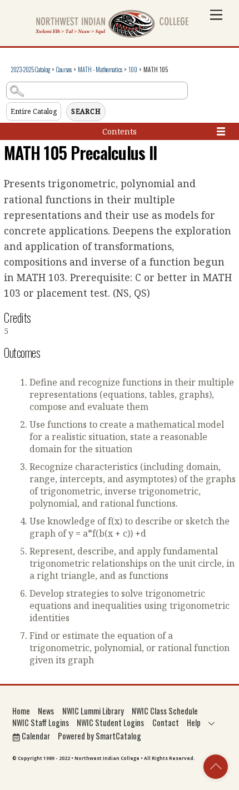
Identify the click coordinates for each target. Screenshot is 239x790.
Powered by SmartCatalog (99, 736)
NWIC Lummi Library (93, 711)
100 (132, 69)
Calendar (35, 736)
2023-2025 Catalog (30, 69)
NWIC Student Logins (110, 722)
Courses (64, 69)
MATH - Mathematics (100, 69)
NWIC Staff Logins (40, 722)
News (46, 711)
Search (86, 111)
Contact (165, 722)
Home (21, 711)
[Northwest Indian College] (112, 34)
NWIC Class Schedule (165, 711)
